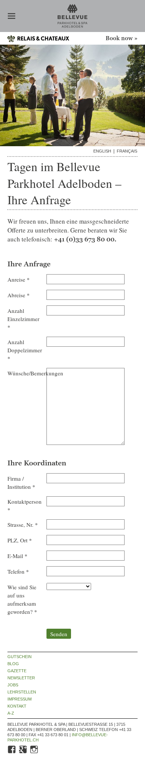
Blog (13, 664)
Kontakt (16, 706)
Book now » (122, 38)
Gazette (16, 671)
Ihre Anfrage (29, 264)
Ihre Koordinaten (36, 463)
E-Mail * (17, 556)
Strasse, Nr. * (22, 524)
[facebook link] (12, 753)
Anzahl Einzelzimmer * (23, 319)
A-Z (10, 713)
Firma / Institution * (21, 482)
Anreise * (18, 279)
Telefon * (18, 571)
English (102, 151)
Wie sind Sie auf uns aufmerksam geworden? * (22, 599)
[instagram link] (34, 753)
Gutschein (19, 657)
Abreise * (18, 295)
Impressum (19, 699)
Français (127, 151)
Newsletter (21, 678)
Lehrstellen (21, 692)
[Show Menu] (11, 16)
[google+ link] (23, 753)
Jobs (12, 685)
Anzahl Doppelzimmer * (24, 350)
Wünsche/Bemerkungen (25, 373)
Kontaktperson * (24, 505)
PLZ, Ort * (19, 540)
